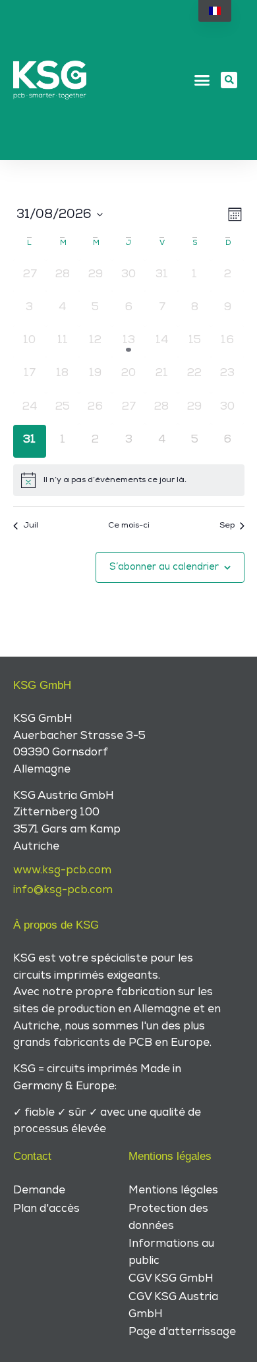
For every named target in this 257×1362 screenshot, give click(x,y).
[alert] (128, 480)
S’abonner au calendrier (164, 566)
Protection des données (168, 1217)
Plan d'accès (46, 1208)
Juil (30, 525)
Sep (227, 525)
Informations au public (171, 1252)
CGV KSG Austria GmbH (173, 1305)
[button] (202, 80)
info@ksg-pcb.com (63, 889)
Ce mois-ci (129, 525)
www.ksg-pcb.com (62, 870)
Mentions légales (173, 1190)
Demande (39, 1190)
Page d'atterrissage (182, 1331)
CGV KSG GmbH (171, 1278)
